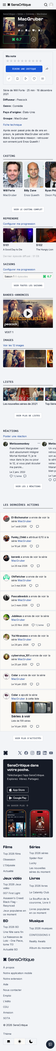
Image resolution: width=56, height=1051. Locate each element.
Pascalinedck (19, 596)
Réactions (11, 431)
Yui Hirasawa (19, 635)
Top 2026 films (12, 853)
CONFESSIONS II (39, 934)
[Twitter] (20, 754)
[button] (51, 4)
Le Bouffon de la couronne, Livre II (40, 900)
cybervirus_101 (20, 655)
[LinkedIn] (45, 754)
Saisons (9, 264)
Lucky (32, 863)
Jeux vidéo (12, 878)
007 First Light (11, 893)
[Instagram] (32, 754)
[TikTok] (38, 754)
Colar (14, 675)
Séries (20, 14)
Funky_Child (18, 537)
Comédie (30, 14)
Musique (36, 921)
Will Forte (9, 190)
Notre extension (12, 978)
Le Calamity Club (39, 892)
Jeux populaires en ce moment (14, 912)
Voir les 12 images (13, 345)
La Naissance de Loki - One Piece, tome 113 (13, 940)
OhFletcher (18, 576)
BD (5, 921)
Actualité (8, 871)
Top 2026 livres (38, 885)
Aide (5, 984)
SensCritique (9, 14)
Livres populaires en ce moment (39, 911)
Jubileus (16, 616)
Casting (9, 156)
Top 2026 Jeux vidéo (12, 886)
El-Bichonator (19, 517)
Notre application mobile (17, 973)
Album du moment (40, 947)
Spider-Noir (36, 858)
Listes (8, 382)
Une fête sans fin (13, 931)
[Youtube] (51, 754)
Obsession (9, 859)
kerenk (15, 556)
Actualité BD (10, 949)
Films (7, 847)
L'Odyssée (9, 865)
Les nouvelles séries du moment (39, 870)
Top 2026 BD (11, 926)
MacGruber (42, 14)
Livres (34, 878)
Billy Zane (30, 190)
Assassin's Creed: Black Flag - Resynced (13, 902)
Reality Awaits (37, 941)
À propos (8, 967)
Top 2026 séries (38, 853)
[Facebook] (26, 754)
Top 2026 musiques (40, 928)
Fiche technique (12, 124)
